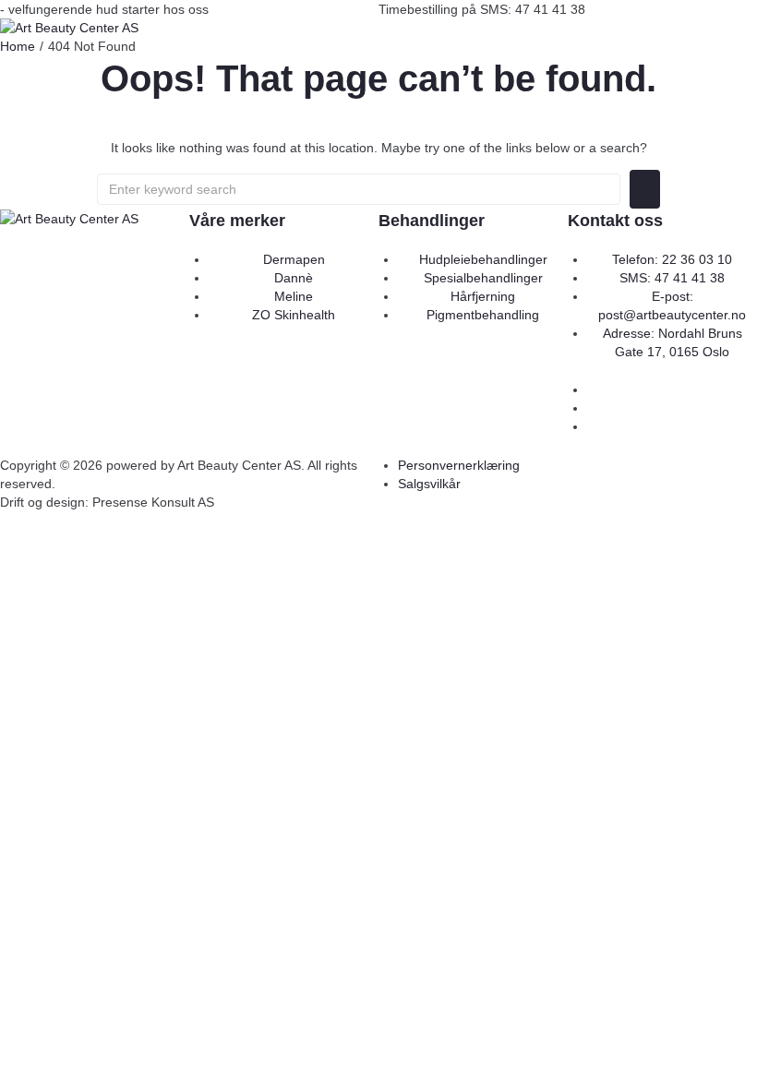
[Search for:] (358, 189)
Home (17, 46)
